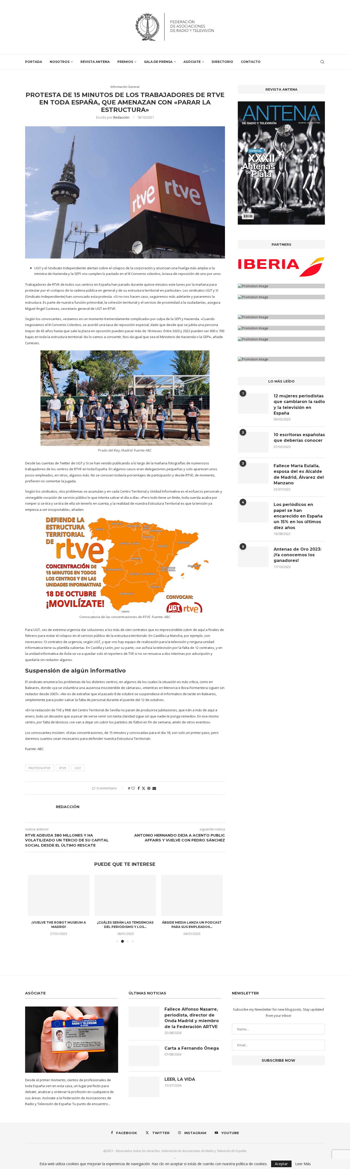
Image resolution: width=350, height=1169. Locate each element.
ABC (40, 748)
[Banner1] (281, 266)
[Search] (322, 61)
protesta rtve (39, 768)
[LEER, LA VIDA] (144, 1087)
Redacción (121, 117)
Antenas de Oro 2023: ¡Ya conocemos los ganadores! (297, 555)
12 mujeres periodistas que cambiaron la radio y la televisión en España (299, 405)
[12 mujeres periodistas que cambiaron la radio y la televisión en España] (253, 403)
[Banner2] (281, 286)
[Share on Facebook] (139, 788)
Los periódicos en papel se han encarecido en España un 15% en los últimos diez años (298, 516)
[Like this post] (133, 788)
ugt (78, 768)
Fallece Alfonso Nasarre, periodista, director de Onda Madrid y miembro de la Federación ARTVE (191, 1018)
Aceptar (281, 1163)
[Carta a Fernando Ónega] (144, 1056)
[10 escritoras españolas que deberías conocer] (253, 442)
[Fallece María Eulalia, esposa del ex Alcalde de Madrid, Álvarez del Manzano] (253, 473)
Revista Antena (95, 62)
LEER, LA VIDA (179, 1079)
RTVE (62, 768)
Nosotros (59, 62)
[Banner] (281, 297)
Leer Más (303, 1164)
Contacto (251, 62)
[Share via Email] (154, 788)
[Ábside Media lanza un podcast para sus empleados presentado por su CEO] (192, 895)
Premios (125, 62)
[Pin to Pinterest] (148, 788)
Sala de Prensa (158, 62)
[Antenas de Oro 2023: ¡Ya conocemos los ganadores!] (253, 557)
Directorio (222, 62)
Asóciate (192, 62)
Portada (33, 62)
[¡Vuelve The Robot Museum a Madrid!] (58, 895)
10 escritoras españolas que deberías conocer (299, 437)
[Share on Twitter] (143, 788)
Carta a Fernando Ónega (191, 1048)
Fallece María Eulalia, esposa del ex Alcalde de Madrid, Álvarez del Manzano (299, 474)
